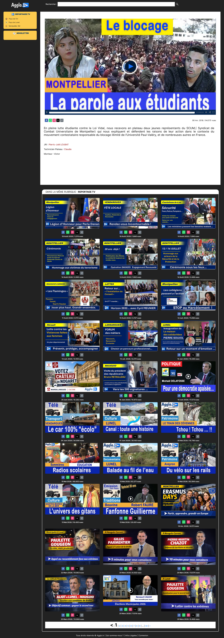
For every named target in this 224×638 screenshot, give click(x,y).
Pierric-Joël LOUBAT (59, 144)
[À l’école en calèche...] (72, 417)
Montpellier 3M (14, 26)
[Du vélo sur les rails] (188, 458)
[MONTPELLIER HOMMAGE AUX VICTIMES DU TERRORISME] (72, 254)
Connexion (143, 635)
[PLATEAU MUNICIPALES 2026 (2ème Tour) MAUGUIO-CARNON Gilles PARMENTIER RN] (130, 547)
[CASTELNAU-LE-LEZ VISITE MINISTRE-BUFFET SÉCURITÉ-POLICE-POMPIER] (188, 213)
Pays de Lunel (14, 22)
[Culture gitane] (72, 499)
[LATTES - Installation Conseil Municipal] (130, 295)
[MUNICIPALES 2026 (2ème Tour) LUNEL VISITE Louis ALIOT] (72, 593)
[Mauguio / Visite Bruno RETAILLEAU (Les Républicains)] (130, 376)
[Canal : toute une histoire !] (130, 417)
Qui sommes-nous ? (114, 635)
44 (146, 626)
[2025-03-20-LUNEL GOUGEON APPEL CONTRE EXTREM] (188, 593)
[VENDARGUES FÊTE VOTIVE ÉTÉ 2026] (130, 213)
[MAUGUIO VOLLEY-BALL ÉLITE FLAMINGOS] (72, 295)
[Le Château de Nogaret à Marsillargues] (72, 376)
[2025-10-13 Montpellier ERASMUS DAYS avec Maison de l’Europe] (188, 501)
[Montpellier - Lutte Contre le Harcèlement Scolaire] (188, 295)
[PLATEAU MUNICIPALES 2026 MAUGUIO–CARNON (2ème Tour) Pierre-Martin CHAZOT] (188, 547)
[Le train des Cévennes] (188, 417)
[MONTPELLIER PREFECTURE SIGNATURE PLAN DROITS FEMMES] (72, 336)
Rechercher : (51, 4)
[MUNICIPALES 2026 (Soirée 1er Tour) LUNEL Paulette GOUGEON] (72, 547)
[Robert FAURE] (130, 499)
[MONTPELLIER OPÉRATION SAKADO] (130, 254)
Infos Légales (131, 635)
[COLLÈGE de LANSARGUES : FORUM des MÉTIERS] (130, 336)
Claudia (67, 149)
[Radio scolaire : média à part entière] (72, 458)
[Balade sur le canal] (130, 458)
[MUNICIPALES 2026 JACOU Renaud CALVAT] (130, 590)
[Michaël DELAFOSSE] (188, 376)
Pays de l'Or (13, 19)
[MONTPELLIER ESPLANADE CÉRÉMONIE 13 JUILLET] (188, 254)
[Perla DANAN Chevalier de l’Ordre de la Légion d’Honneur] (72, 213)
